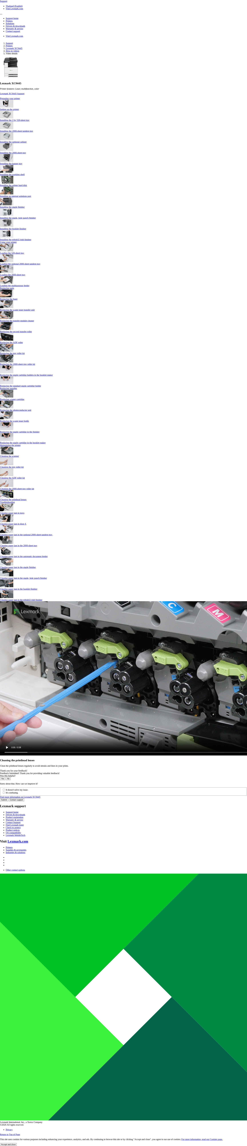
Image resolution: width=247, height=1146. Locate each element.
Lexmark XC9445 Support (12, 93)
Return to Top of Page (10, 1134)
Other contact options (15, 870)
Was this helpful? (7, 776)
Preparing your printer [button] (10, 98)
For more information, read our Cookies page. (202, 1139)
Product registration (14, 817)
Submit (4, 800)
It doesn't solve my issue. (17, 790)
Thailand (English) (14, 6)
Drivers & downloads (15, 814)
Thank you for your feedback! (13, 770)
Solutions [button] (10, 23)
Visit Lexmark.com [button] (14, 8)
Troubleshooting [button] (7, 502)
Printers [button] (9, 21)
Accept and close (8, 1144)
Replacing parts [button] (7, 288)
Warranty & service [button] (14, 28)
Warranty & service (14, 820)
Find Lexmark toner (15, 825)
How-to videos (12, 51)
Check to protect (13, 827)
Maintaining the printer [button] (10, 445)
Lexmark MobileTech (15, 835)
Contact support (16, 800)
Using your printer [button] (8, 242)
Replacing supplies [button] (8, 388)
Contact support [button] (13, 31)
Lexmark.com (18, 841)
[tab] (123, 98)
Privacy (9, 1129)
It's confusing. (12, 792)
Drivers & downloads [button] (15, 26)
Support (9, 43)
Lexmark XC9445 (14, 48)
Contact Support (13, 822)
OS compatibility (13, 832)
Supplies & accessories (16, 850)
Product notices (13, 830)
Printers (9, 46)
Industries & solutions (15, 852)
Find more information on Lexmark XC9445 (20, 797)
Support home (12, 812)
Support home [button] (12, 18)
